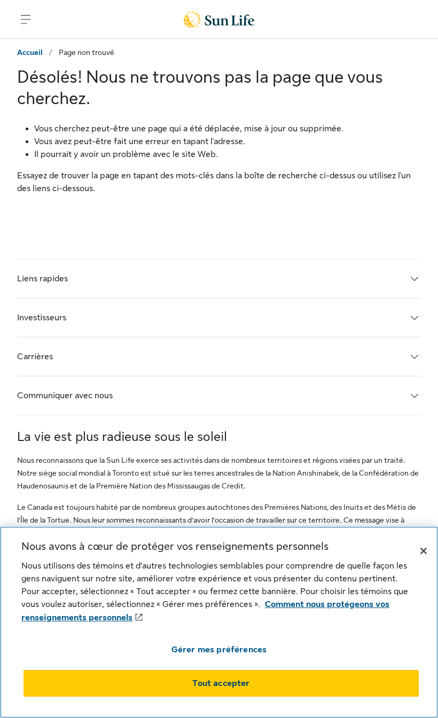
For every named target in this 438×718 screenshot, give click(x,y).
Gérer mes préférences (219, 649)
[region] (219, 622)
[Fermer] (423, 551)
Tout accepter (220, 683)
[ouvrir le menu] (25, 19)
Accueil (30, 52)
